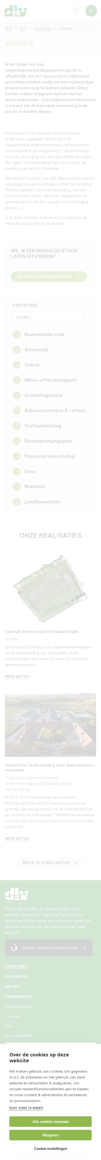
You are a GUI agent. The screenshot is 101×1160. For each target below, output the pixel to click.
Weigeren (50, 1135)
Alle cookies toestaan (50, 1122)
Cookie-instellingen (50, 1149)
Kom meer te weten (26, 1107)
